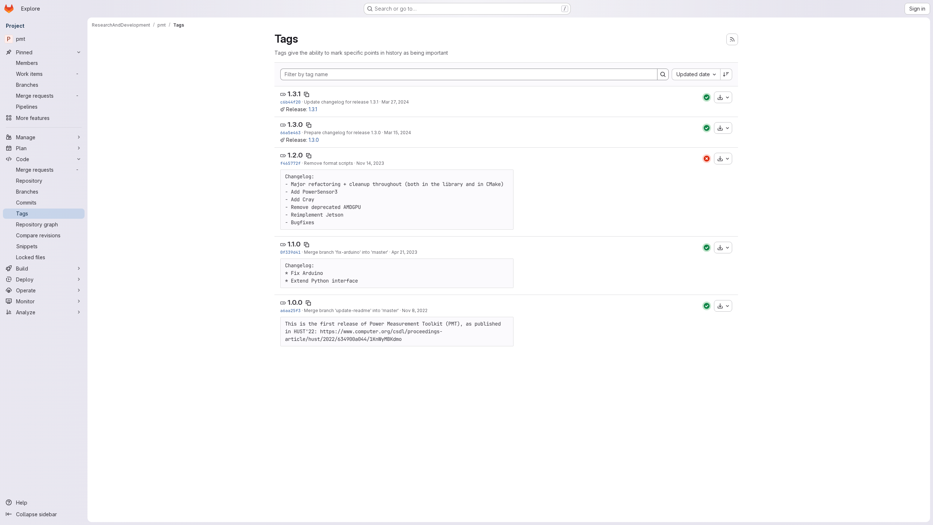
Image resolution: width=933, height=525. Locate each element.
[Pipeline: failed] (706, 158)
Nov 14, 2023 (370, 163)
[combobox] (696, 74)
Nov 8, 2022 (415, 310)
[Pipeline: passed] (706, 97)
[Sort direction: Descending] (726, 74)
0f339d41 (290, 252)
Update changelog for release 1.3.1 (341, 102)
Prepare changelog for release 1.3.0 (342, 132)
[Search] (663, 74)
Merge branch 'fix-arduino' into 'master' (346, 252)
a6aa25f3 (290, 310)
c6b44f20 (290, 102)
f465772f (290, 163)
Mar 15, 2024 (397, 132)
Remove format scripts (328, 163)
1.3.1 (294, 94)
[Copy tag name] (306, 94)
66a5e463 (290, 132)
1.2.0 (295, 155)
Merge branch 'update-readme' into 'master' (351, 310)
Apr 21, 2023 (404, 252)
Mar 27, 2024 (395, 102)
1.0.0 (295, 302)
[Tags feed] (732, 39)
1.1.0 (294, 244)
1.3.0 (295, 124)
